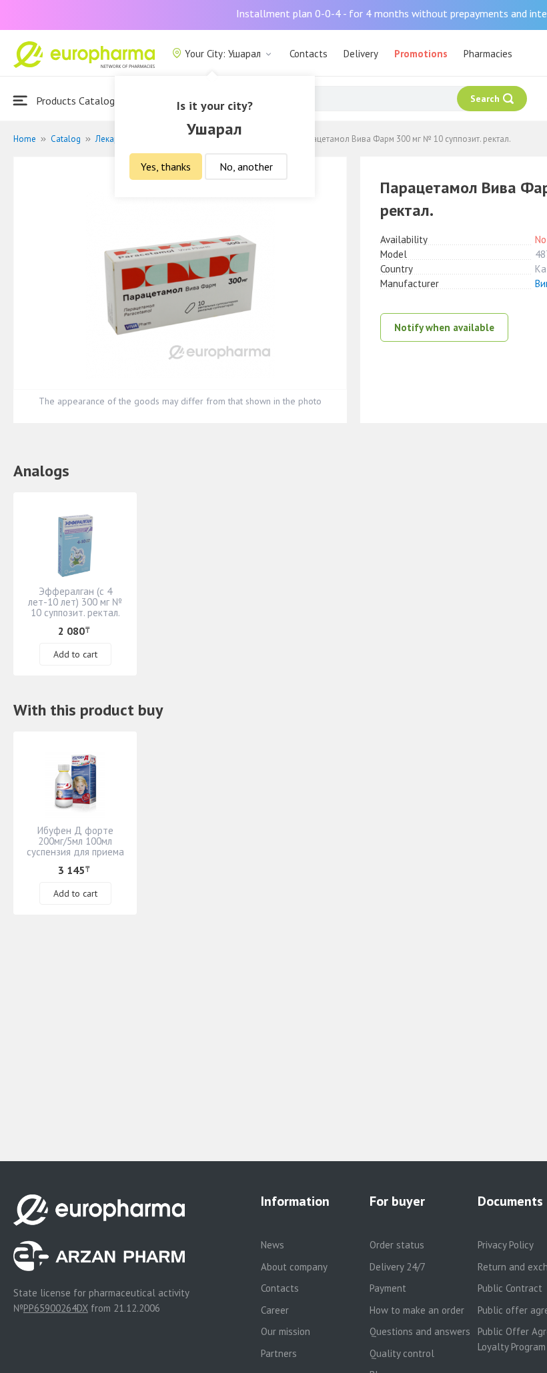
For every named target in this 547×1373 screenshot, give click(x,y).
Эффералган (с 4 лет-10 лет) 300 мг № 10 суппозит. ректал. (75, 602)
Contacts (309, 53)
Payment (388, 1288)
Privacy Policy (506, 1244)
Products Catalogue (79, 100)
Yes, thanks (166, 166)
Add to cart (75, 654)
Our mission (285, 1331)
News (272, 1244)
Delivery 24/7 (398, 1266)
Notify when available (444, 327)
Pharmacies (488, 53)
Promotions (421, 53)
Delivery (361, 53)
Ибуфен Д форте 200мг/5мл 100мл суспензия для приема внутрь (75, 846)
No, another (246, 166)
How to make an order (417, 1310)
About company (294, 1266)
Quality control (402, 1353)
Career (275, 1310)
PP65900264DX (55, 1308)
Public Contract (510, 1288)
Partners (279, 1353)
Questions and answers (420, 1331)
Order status (397, 1244)
